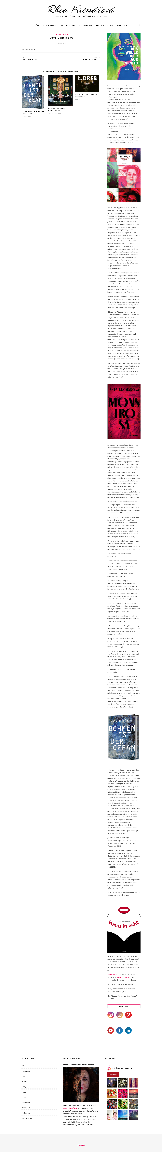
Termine (64, 25)
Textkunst (87, 25)
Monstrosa (25, 1071)
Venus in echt (112, 974)
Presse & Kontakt (104, 25)
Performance (26, 1113)
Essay (23, 1087)
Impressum (122, 25)
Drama (24, 1081)
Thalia (126, 977)
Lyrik (55, 35)
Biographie (51, 25)
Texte (75, 25)
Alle (22, 1066)
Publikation (25, 1102)
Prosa (23, 1092)
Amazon (120, 977)
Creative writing (27, 1118)
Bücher (38, 25)
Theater (24, 1097)
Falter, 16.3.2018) (114, 846)
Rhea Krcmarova (30, 50)
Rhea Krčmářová (81, 9)
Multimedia (63, 35)
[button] (112, 1083)
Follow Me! (113, 1074)
